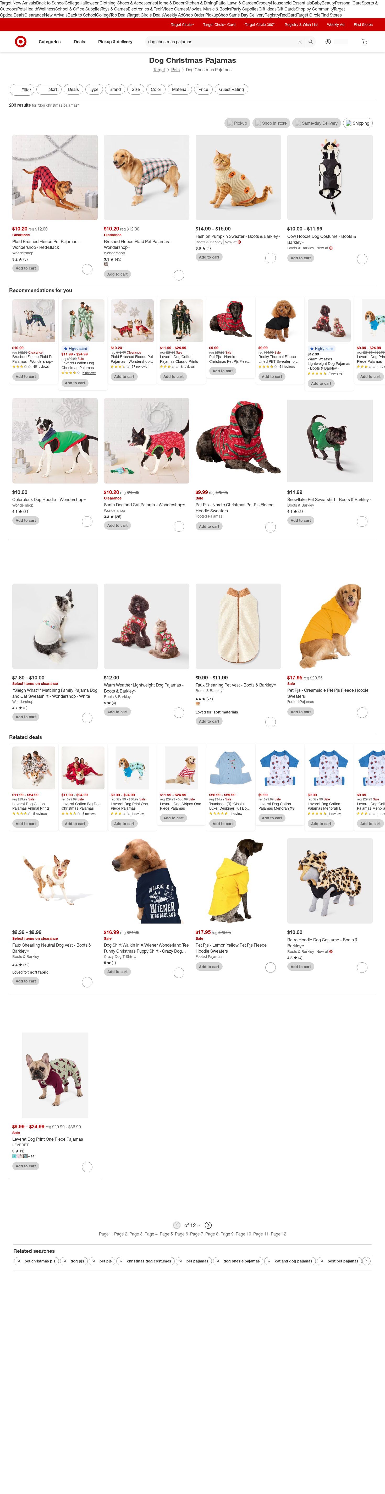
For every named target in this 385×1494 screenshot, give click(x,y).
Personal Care (348, 3)
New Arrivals (56, 15)
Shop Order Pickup (200, 15)
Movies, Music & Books (209, 9)
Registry (272, 15)
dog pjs (77, 1261)
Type (94, 89)
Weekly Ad (173, 15)
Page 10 (243, 1234)
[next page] (208, 1225)
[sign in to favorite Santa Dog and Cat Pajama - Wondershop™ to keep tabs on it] (179, 526)
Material (180, 89)
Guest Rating (231, 89)
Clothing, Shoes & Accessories (128, 3)
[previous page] (177, 1225)
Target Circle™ (182, 24)
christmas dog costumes (149, 1261)
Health (32, 9)
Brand (115, 89)
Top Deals (119, 15)
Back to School (50, 3)
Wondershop (22, 253)
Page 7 (196, 1234)
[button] (75, 348)
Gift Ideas (267, 9)
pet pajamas (197, 1261)
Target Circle (309, 15)
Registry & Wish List (301, 24)
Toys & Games (114, 9)
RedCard (288, 15)
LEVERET (20, 1145)
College (72, 3)
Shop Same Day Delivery (241, 15)
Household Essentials (291, 3)
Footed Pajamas (209, 516)
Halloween (89, 3)
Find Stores (331, 15)
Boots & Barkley (209, 242)
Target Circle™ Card (219, 24)
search (311, 42)
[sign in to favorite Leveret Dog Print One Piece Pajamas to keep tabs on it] (87, 1167)
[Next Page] (370, 90)
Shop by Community (314, 9)
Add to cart (26, 268)
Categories (50, 41)
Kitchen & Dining (200, 3)
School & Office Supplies (78, 9)
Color (156, 89)
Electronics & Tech (145, 9)
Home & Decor (170, 3)
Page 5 (166, 1234)
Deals (19, 15)
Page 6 (181, 1234)
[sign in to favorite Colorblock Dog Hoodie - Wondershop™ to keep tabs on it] (87, 521)
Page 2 (120, 1234)
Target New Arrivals (18, 3)
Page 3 (135, 1234)
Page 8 (211, 1234)
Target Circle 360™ (260, 24)
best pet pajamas (343, 1261)
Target (159, 69)
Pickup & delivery (115, 41)
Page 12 (278, 1234)
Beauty (328, 3)
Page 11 (261, 1234)
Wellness (46, 9)
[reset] (300, 42)
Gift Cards (286, 9)
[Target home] (20, 41)
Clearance (34, 15)
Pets (21, 9)
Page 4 (151, 1234)
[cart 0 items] (365, 41)
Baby (317, 3)
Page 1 (105, 1234)
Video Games (175, 9)
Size (136, 89)
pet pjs (106, 1261)
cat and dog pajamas (293, 1261)
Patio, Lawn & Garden (236, 3)
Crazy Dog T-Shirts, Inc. (120, 956)
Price (203, 89)
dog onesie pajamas (242, 1261)
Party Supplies (244, 9)
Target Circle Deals (145, 15)
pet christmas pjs (40, 1261)
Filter (26, 89)
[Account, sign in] (338, 41)
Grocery (263, 3)
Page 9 (227, 1234)
